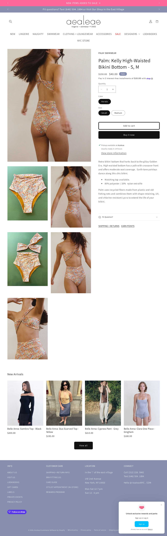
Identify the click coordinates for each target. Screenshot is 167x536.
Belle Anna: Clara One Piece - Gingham (139, 430)
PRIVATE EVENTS (15, 497)
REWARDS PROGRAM (55, 492)
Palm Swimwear (107, 53)
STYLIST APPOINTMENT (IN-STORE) (62, 487)
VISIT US (11, 477)
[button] (10, 21)
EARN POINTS (127, 226)
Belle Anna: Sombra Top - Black (24, 428)
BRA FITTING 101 (53, 477)
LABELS (10, 492)
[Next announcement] (159, 3)
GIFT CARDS (12, 487)
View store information (114, 153)
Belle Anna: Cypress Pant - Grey (102, 428)
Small (104, 113)
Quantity (102, 83)
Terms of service (100, 530)
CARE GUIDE (51, 482)
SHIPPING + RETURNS (108, 226)
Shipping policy (115, 530)
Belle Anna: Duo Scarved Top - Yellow (62, 430)
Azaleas (37, 530)
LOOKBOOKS (13, 482)
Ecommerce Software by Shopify (52, 530)
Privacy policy (86, 530)
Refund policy (73, 530)
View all (83, 445)
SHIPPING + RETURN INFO (58, 472)
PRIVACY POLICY (14, 502)
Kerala (104, 101)
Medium (118, 113)
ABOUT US (12, 472)
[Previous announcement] (8, 3)
